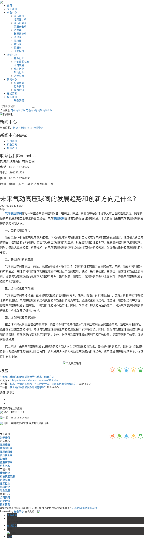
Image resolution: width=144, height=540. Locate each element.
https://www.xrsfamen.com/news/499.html (35, 380)
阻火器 (17, 40)
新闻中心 (12, 79)
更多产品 (5, 465)
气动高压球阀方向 (44, 376)
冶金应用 (19, 75)
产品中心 (12, 12)
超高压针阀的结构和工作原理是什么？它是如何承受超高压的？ (44, 383)
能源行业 (19, 58)
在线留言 (12, 93)
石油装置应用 (21, 61)
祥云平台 (19, 511)
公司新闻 (19, 82)
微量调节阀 (20, 33)
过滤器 (17, 30)
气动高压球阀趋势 (24, 376)
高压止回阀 (20, 23)
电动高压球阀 (18, 110)
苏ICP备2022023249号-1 (86, 508)
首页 (9, 5)
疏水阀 (17, 37)
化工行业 (19, 68)
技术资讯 (19, 89)
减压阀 (17, 44)
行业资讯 (19, 86)
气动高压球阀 (32, 110)
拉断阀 (17, 47)
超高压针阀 (20, 19)
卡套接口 (19, 51)
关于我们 (12, 9)
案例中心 (12, 54)
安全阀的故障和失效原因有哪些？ (28, 387)
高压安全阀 (20, 26)
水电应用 (19, 65)
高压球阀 (19, 16)
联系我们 (12, 97)
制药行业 (19, 72)
